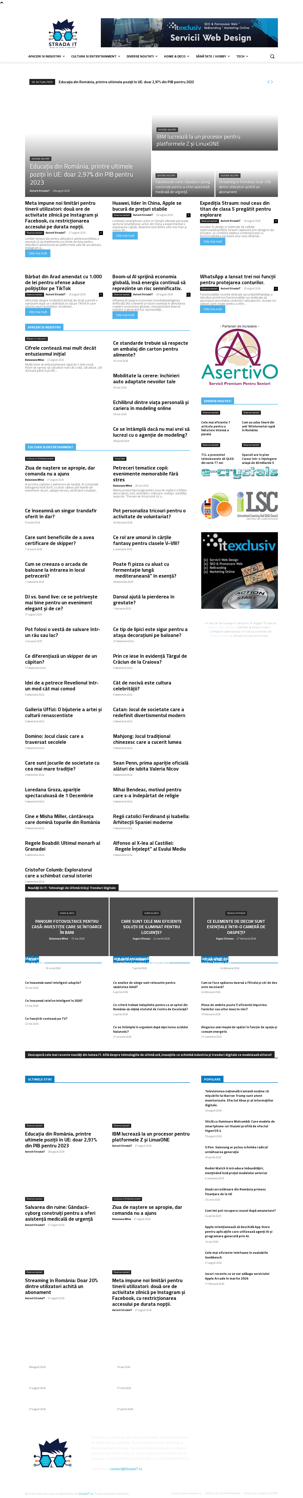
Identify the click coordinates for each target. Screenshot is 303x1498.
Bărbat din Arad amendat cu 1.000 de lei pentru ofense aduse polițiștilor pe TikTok (63, 282)
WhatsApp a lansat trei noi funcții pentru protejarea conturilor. (238, 279)
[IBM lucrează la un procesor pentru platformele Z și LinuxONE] (215, 121)
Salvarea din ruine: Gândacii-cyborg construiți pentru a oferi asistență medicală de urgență (60, 1213)
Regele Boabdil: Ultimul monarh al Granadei (62, 846)
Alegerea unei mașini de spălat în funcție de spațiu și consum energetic (239, 1029)
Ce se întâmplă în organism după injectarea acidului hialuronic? (150, 1029)
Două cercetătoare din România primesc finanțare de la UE (235, 1191)
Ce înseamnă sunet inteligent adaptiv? (53, 982)
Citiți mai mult (38, 253)
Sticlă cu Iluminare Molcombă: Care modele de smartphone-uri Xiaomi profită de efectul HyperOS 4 (240, 1126)
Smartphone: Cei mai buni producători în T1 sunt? (150, 1359)
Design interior (236, 913)
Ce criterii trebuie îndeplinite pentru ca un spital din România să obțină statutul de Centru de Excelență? (150, 1007)
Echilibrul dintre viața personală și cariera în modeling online (151, 405)
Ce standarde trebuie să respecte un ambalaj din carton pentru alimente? (150, 348)
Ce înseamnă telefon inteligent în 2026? (54, 1000)
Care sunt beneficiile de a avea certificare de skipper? (59, 540)
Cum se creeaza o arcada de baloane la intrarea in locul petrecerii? (56, 569)
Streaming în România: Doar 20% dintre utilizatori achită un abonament (61, 1286)
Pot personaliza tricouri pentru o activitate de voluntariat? (149, 513)
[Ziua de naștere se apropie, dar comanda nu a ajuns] (151, 1181)
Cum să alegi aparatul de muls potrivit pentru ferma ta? (234, 961)
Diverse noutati (40, 159)
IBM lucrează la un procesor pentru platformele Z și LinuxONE (151, 1136)
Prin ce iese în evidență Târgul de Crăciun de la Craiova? (150, 658)
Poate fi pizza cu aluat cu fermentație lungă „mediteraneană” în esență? (144, 569)
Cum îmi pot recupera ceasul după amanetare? (240, 1210)
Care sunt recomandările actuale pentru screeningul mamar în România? (147, 961)
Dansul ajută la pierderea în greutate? (143, 599)
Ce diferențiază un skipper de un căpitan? (61, 658)
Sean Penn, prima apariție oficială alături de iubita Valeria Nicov (150, 765)
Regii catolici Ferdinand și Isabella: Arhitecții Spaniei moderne (151, 819)
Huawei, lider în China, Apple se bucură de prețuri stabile (147, 205)
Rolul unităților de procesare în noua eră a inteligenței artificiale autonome (149, 1401)
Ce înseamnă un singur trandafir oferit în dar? (61, 513)
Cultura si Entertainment (40, 459)
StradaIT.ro (85, 1493)
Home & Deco (67, 913)
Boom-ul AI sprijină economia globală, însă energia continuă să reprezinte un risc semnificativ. (149, 282)
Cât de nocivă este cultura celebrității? (142, 685)
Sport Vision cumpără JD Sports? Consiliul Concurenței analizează (148, 1380)
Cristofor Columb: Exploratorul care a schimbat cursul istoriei (58, 872)
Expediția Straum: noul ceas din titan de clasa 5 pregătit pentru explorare (235, 208)
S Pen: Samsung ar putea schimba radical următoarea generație (236, 1149)
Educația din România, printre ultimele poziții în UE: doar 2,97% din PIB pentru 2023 (126, 81)
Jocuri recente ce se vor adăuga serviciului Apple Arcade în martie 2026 (237, 1276)
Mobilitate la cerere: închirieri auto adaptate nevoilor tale (146, 378)
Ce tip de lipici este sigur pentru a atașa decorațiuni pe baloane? (150, 632)
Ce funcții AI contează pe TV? (46, 1018)
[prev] (268, 82)
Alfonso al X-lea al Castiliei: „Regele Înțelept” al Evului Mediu (149, 846)
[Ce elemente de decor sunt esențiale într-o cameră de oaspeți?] (236, 926)
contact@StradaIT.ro (126, 1469)
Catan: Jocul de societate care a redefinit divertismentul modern (149, 712)
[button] (272, 56)
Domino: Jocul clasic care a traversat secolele (54, 739)
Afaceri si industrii (36, 339)
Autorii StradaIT (56, 232)
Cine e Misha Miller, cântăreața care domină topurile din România (62, 819)
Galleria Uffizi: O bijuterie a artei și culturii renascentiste (63, 712)
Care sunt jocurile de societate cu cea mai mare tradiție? (62, 765)
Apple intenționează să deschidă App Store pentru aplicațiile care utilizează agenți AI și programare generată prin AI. (238, 1231)
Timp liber (120, 459)
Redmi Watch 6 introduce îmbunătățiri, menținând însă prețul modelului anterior (236, 1170)
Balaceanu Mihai (34, 359)
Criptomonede (219, 635)
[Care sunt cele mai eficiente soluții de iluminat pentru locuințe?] (151, 926)
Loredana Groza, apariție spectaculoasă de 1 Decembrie (59, 792)
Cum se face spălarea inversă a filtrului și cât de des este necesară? (239, 985)
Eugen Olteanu (120, 968)
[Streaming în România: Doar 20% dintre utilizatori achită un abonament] (246, 174)
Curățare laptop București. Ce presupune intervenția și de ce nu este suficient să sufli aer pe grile (63, 958)
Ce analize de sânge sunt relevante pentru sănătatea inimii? (144, 985)
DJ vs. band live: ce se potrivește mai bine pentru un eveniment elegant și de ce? (61, 602)
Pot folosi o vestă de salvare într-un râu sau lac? (62, 632)
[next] (272, 82)
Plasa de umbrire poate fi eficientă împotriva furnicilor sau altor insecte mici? (234, 1007)
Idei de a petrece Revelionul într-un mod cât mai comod (61, 685)
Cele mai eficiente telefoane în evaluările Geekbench (236, 1255)
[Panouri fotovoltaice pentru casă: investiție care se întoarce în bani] (67, 926)
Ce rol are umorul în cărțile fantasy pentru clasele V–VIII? (146, 540)
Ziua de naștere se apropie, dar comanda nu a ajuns (60, 470)
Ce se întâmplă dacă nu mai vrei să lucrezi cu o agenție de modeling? (151, 432)
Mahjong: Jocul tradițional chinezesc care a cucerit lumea (147, 739)
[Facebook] (275, 8)
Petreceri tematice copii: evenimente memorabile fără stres (145, 473)
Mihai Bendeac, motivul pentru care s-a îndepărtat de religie (147, 792)
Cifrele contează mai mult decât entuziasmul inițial (60, 350)
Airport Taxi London (221, 627)
